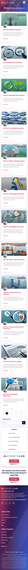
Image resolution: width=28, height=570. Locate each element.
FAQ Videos (4, 534)
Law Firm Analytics (12, 445)
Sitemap (3, 542)
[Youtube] (13, 503)
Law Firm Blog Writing (13, 441)
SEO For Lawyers (5, 514)
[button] (24, 2)
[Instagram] (10, 503)
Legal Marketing (12, 449)
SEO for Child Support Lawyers (13, 194)
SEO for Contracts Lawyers (12, 361)
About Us (3, 520)
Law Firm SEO (11, 433)
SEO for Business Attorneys (12, 62)
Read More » (5, 38)
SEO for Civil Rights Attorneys (13, 227)
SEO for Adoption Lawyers (12, 30)
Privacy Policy (4, 540)
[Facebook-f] (6, 503)
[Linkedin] (2, 503)
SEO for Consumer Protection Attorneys (13, 328)
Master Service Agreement (7, 537)
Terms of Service (15, 556)
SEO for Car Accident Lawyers (13, 128)
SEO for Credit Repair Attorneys (10, 395)
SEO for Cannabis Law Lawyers (14, 95)
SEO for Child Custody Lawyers (14, 161)
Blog (2, 525)
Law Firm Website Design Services (9, 517)
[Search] (23, 422)
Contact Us (3, 532)
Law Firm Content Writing (14, 437)
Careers (3, 522)
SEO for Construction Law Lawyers (12, 293)
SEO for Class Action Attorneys (14, 260)
